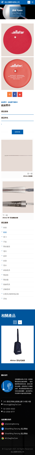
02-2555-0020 (9, 409)
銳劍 (5, 232)
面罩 (5, 256)
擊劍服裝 (6, 246)
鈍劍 (5, 228)
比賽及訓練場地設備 (11, 294)
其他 (5, 299)
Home (14, 13)
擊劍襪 (5, 280)
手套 (5, 242)
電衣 (5, 251)
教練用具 (6, 284)
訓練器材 (6, 289)
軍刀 (5, 237)
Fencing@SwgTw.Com (12, 405)
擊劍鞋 (5, 275)
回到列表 (17, 132)
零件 (5, 265)
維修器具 (6, 270)
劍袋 (5, 261)
